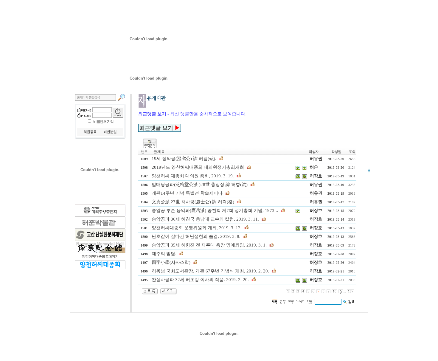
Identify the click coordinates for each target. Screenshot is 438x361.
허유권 (316, 158)
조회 (352, 152)
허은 (314, 167)
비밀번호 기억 (103, 122)
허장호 (316, 175)
